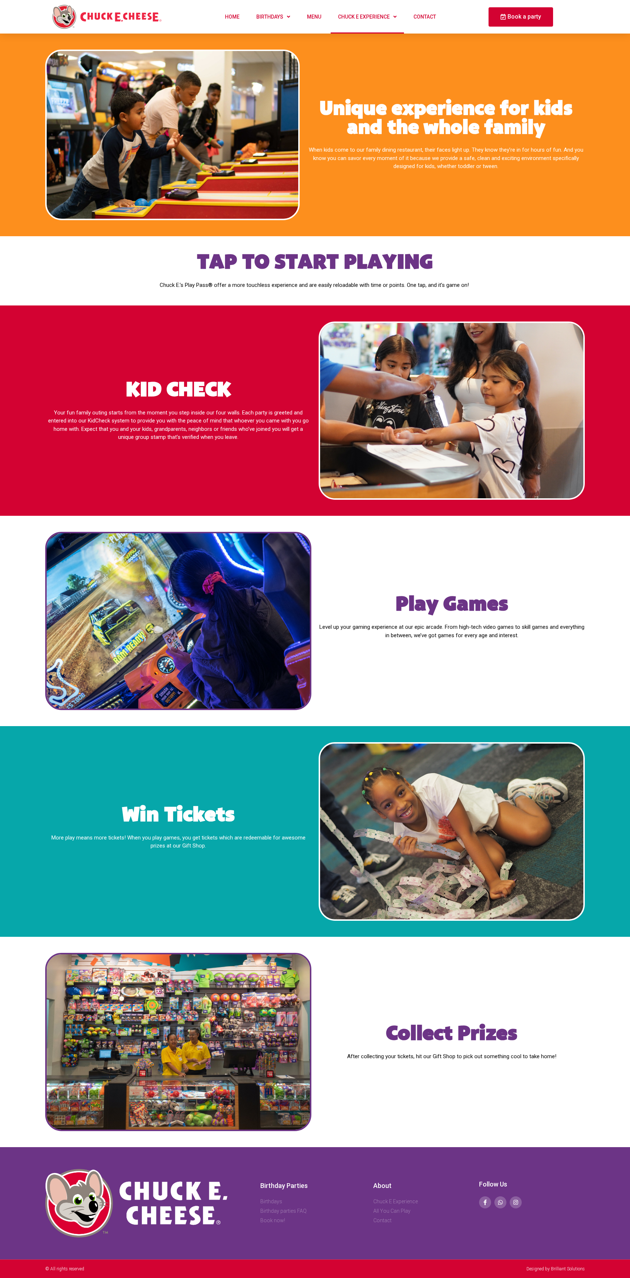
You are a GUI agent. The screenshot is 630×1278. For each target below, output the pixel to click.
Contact (424, 17)
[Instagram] (516, 1202)
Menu (314, 17)
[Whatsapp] (500, 1202)
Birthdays (269, 17)
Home (232, 17)
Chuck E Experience (364, 17)
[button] (521, 17)
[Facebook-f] (485, 1202)
